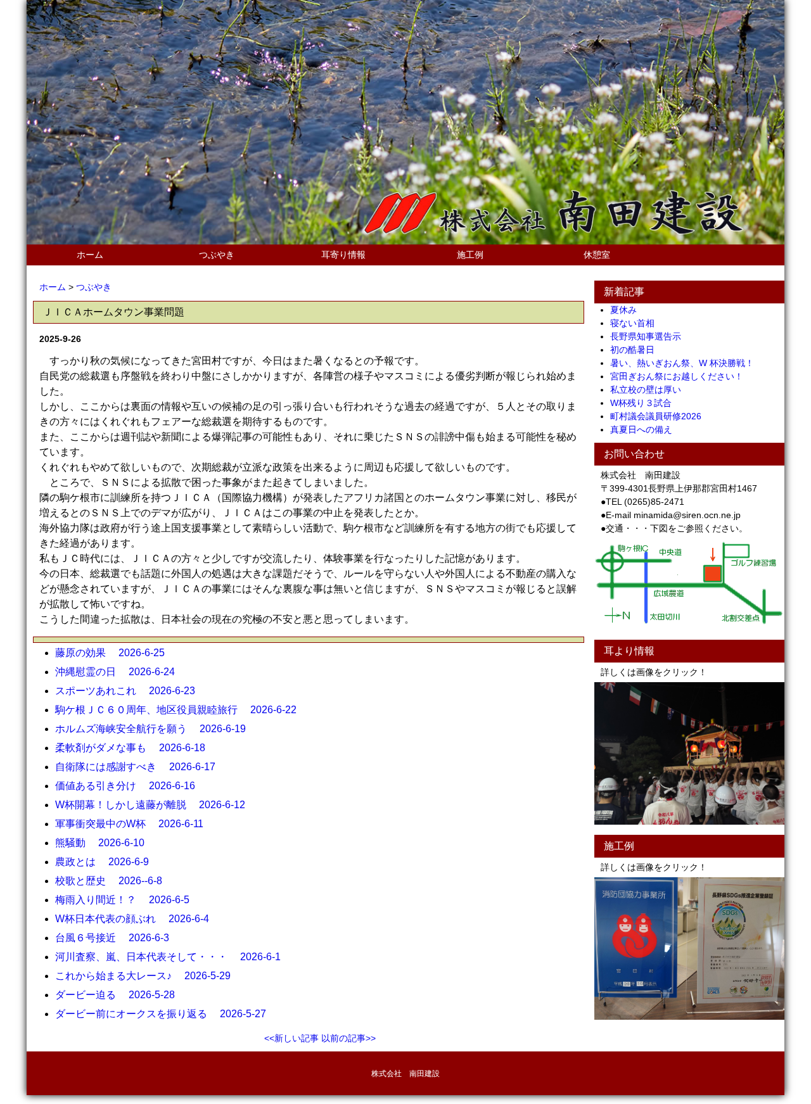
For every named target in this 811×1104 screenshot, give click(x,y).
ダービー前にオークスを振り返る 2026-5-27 (165, 1013)
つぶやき (216, 255)
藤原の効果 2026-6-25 (115, 652)
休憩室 (597, 255)
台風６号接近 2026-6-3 (117, 937)
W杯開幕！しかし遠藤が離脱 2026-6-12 (155, 804)
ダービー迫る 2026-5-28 (120, 994)
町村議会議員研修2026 (660, 416)
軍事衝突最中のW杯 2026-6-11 (134, 823)
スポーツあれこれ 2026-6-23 (130, 690)
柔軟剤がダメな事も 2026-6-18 (135, 747)
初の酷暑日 (636, 350)
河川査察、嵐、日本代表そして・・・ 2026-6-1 (173, 956)
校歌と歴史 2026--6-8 (113, 880)
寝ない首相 (636, 323)
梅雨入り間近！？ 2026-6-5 (127, 899)
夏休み (628, 310)
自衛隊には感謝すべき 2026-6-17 (140, 766)
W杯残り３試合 (645, 403)
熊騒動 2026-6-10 (105, 842)
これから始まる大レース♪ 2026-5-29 (148, 975)
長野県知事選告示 (650, 336)
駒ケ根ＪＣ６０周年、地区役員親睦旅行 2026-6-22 (181, 709)
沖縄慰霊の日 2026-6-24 (120, 671)
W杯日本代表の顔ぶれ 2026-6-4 (137, 918)
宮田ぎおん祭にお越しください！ (681, 376)
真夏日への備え (645, 429)
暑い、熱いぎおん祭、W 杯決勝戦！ (686, 363)
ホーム (90, 255)
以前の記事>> (348, 1038)
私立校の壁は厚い (650, 389)
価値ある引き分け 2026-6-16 (130, 785)
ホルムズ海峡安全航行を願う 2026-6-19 (155, 728)
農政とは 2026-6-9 (107, 861)
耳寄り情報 (343, 255)
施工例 (470, 255)
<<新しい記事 (291, 1038)
